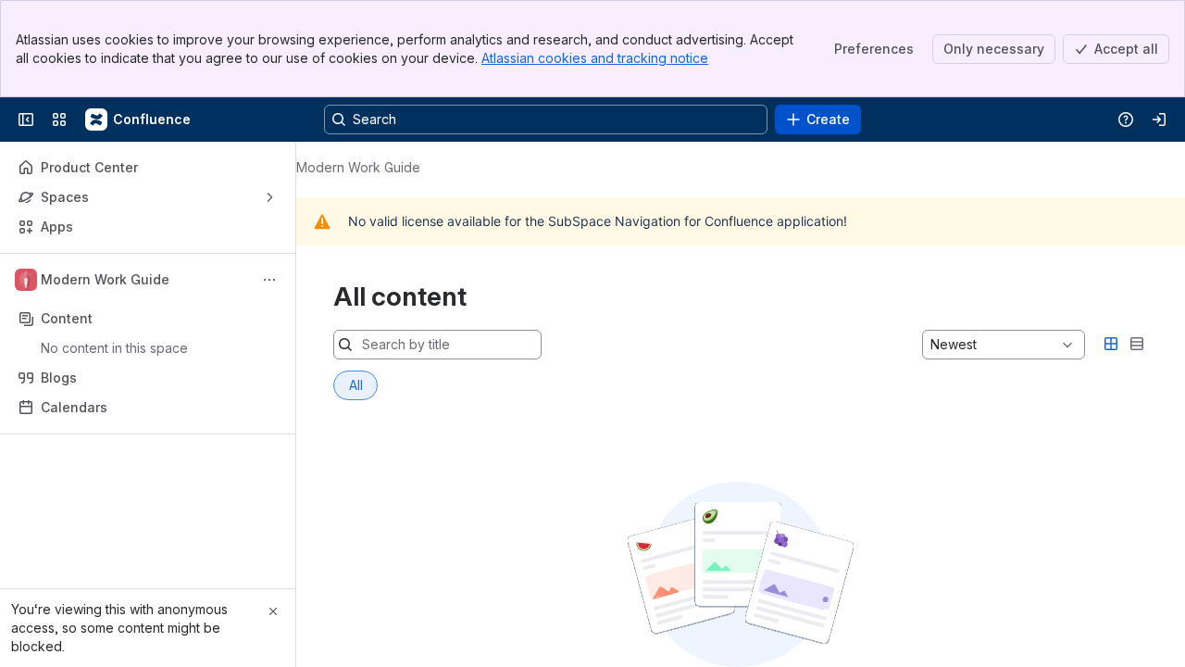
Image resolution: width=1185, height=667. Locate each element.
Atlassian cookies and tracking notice (594, 58)
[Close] (273, 611)
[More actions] (269, 280)
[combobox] (932, 344)
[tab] (355, 385)
